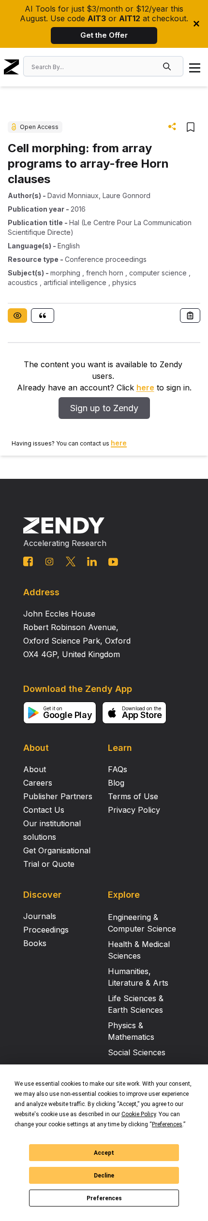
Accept (104, 1152)
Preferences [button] (167, 1124)
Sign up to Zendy (104, 408)
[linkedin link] (92, 561)
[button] (168, 66)
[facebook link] (28, 561)
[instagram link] (49, 561)
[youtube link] (113, 562)
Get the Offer (104, 35)
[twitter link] (70, 561)
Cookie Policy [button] (138, 1114)
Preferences (104, 1198)
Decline (104, 1175)
